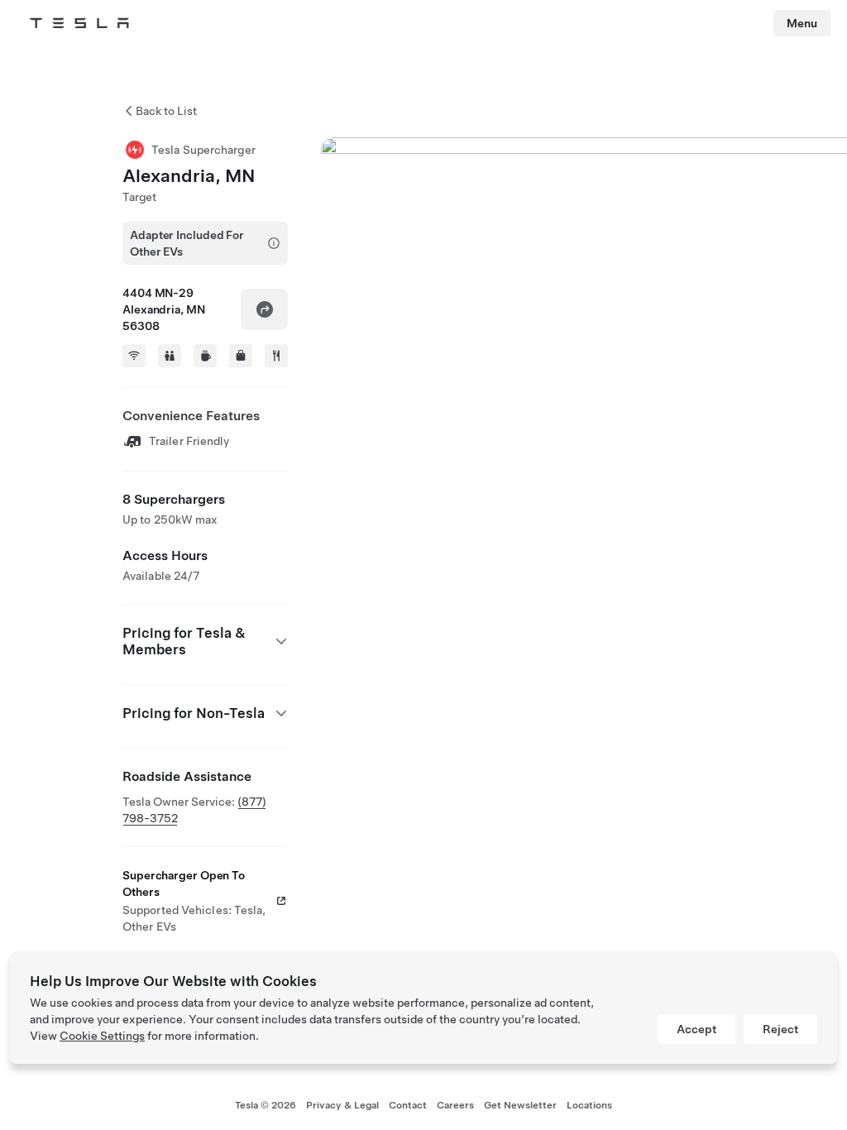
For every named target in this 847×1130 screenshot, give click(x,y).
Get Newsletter (520, 1105)
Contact (408, 1105)
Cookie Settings (102, 1035)
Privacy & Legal (342, 1105)
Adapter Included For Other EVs (187, 243)
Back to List (166, 110)
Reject (780, 1029)
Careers (455, 1105)
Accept (696, 1029)
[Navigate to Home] (79, 23)
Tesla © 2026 (265, 1105)
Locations (589, 1105)
